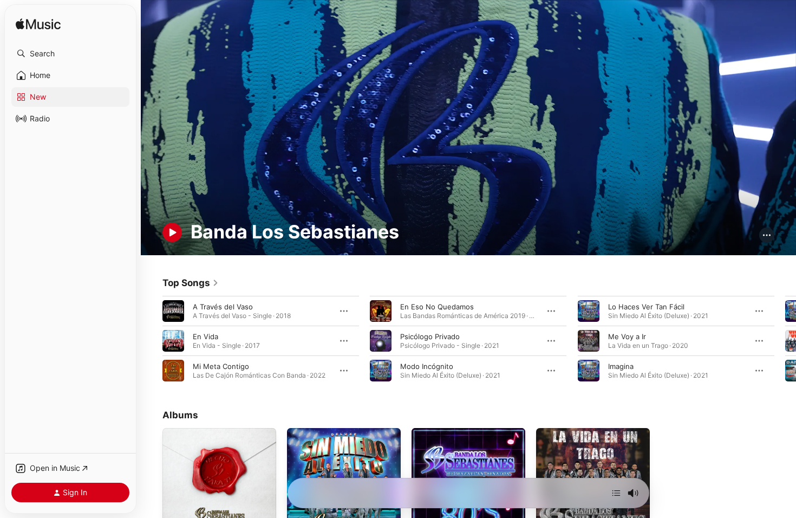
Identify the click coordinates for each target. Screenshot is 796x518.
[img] (38, 24)
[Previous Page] (151, 340)
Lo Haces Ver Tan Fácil (646, 306)
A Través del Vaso (223, 306)
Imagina (621, 365)
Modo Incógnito (426, 365)
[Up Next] (616, 493)
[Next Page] (785, 340)
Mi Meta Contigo (221, 365)
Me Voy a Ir (627, 336)
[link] (190, 283)
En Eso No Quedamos (437, 306)
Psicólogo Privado (430, 336)
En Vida (205, 336)
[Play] (172, 232)
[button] (70, 53)
